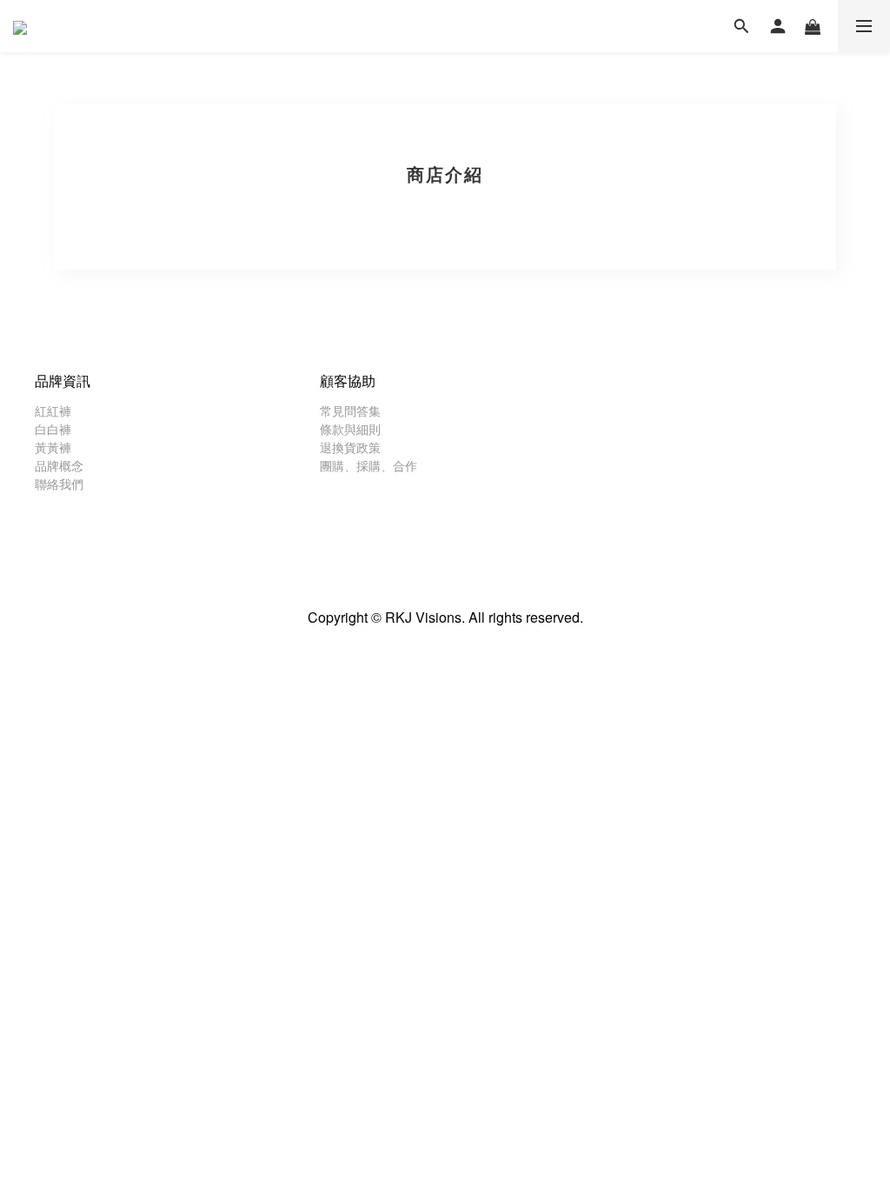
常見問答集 (350, 410)
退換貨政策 (350, 447)
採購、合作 (386, 465)
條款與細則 (350, 428)
